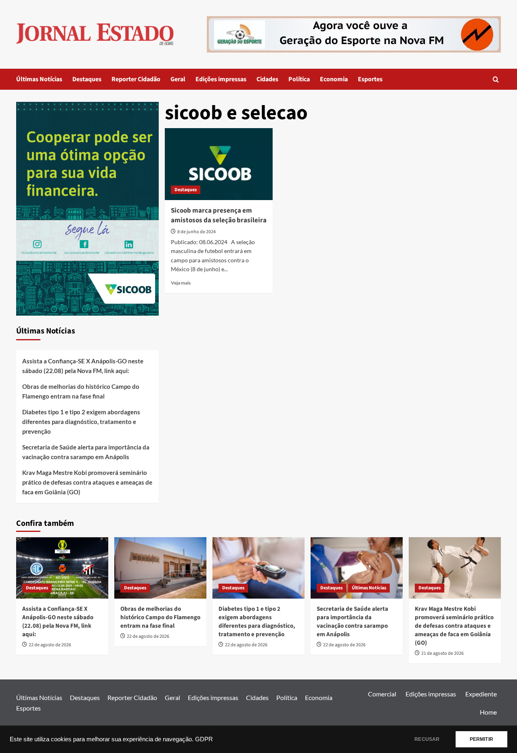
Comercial (382, 694)
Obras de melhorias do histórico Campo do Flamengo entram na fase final (80, 391)
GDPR (204, 739)
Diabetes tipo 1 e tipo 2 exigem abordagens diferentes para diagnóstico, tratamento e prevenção (81, 421)
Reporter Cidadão (135, 79)
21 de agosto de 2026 (442, 653)
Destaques (86, 79)
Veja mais (181, 283)
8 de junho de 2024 (196, 231)
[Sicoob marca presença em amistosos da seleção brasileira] (219, 164)
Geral (177, 79)
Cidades (267, 79)
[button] (496, 79)
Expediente (481, 694)
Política (299, 79)
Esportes (370, 79)
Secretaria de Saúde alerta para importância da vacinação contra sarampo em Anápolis (85, 451)
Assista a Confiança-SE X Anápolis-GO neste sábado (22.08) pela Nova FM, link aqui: (82, 365)
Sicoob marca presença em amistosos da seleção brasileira (219, 215)
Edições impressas (220, 79)
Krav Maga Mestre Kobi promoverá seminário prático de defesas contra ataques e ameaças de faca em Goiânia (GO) (87, 482)
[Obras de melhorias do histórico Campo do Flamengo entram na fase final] (160, 568)
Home (488, 712)
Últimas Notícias (39, 79)
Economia (334, 79)
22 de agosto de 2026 (50, 644)
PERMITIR (481, 739)
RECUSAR (426, 739)
